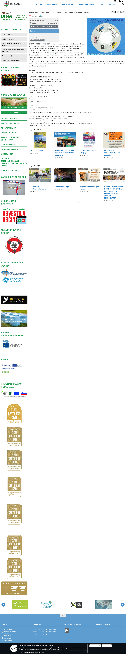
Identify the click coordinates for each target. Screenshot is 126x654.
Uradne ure (37, 624)
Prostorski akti (8, 128)
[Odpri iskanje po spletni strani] (123, 4)
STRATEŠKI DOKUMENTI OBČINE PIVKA (11, 138)
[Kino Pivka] (104, 604)
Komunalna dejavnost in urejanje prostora (13, 51)
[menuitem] (39, 3)
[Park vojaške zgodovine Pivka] (47, 604)
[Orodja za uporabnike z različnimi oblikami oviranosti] (115, 1)
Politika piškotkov (39, 652)
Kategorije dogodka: (38, 20)
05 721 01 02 (7, 638)
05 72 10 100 (7, 635)
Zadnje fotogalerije (13, 177)
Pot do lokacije (52, 26)
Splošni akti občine (10, 123)
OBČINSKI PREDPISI (9, 118)
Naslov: (34, 23)
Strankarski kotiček (11, 149)
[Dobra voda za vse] (75, 604)
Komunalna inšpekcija (9, 56)
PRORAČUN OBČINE (9, 133)
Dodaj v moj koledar (38, 39)
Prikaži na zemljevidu (38, 26)
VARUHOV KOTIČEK (9, 170)
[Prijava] (122, 1)
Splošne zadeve (7, 35)
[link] (112, 12)
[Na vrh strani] (63, 615)
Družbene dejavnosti (8, 39)
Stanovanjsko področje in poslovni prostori (13, 44)
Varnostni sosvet (9, 144)
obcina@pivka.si (8, 641)
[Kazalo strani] (120, 1)
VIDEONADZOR (7, 154)
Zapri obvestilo (107, 646)
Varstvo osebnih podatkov (10, 60)
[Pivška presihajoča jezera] (20, 604)
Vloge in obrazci (11, 29)
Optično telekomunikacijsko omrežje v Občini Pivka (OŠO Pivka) (14, 162)
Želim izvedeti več (95, 646)
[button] (3, 188)
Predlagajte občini (13, 95)
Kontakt (5, 624)
